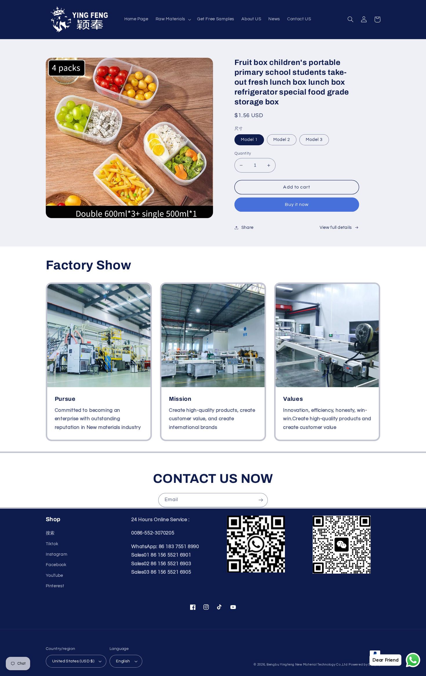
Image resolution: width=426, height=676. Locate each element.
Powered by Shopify (364, 664)
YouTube (54, 575)
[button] (172, 19)
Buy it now (297, 204)
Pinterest (55, 586)
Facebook (56, 565)
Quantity (242, 153)
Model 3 (314, 139)
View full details (336, 227)
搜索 (50, 533)
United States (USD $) (73, 661)
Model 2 (281, 139)
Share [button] (247, 227)
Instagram (57, 554)
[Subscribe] (260, 500)
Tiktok (52, 544)
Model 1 (249, 139)
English (123, 661)
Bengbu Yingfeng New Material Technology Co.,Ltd (307, 664)
